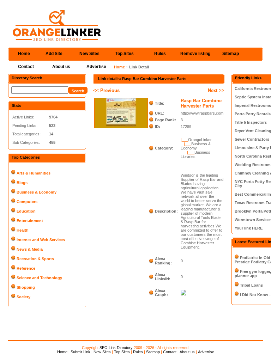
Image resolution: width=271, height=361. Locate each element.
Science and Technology (39, 278)
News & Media (30, 249)
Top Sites (124, 53)
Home (24, 53)
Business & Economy (36, 192)
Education (26, 211)
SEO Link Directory (116, 347)
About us (61, 66)
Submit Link (80, 352)
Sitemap (230, 53)
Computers (27, 202)
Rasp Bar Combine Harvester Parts (201, 103)
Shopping (26, 287)
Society (23, 297)
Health (23, 230)
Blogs (22, 182)
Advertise (96, 66)
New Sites (89, 53)
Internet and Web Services (41, 240)
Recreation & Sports (35, 259)
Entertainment (30, 221)
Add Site (54, 53)
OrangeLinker (200, 139)
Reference (26, 268)
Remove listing (195, 53)
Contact (26, 66)
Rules (160, 53)
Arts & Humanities (33, 173)
